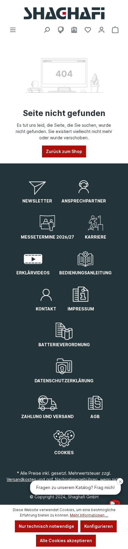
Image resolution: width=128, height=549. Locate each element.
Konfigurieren (98, 526)
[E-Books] (74, 29)
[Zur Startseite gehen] (64, 13)
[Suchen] (47, 29)
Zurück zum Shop (64, 151)
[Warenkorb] (115, 29)
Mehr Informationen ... (89, 515)
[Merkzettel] (88, 29)
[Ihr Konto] (101, 29)
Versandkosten (21, 479)
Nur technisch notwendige (46, 526)
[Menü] (13, 29)
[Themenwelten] (60, 29)
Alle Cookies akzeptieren (66, 540)
